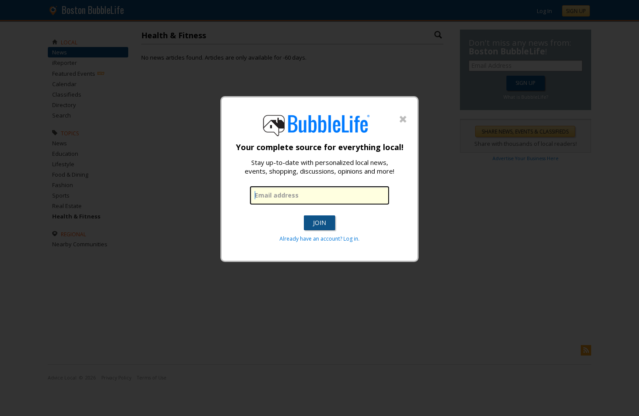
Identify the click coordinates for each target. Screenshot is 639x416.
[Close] (402, 120)
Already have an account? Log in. (319, 238)
